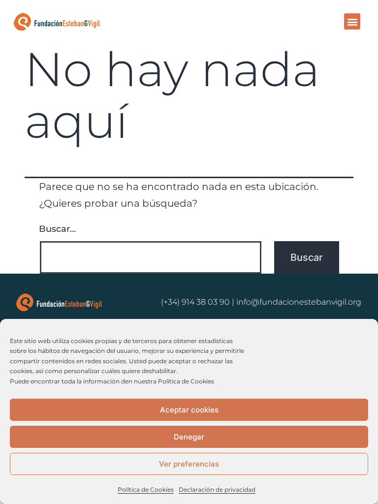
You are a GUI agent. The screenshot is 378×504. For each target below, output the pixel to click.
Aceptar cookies (189, 409)
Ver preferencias (189, 464)
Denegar (189, 436)
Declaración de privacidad (217, 489)
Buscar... (57, 228)
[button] (352, 21)
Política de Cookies (146, 489)
